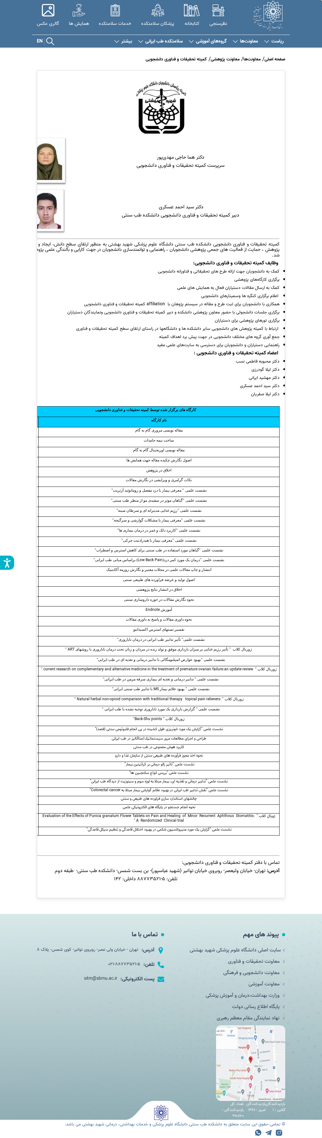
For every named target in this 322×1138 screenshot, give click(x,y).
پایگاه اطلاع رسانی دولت (256, 1007)
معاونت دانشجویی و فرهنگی (252, 973)
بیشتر (126, 41)
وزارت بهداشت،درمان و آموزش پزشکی (243, 995)
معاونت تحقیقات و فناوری (254, 961)
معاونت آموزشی (264, 984)
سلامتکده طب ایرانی (164, 41)
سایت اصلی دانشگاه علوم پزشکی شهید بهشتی (235, 950)
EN (40, 41)
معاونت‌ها (249, 41)
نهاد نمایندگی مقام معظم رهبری (249, 1018)
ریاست (277, 41)
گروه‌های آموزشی (211, 41)
